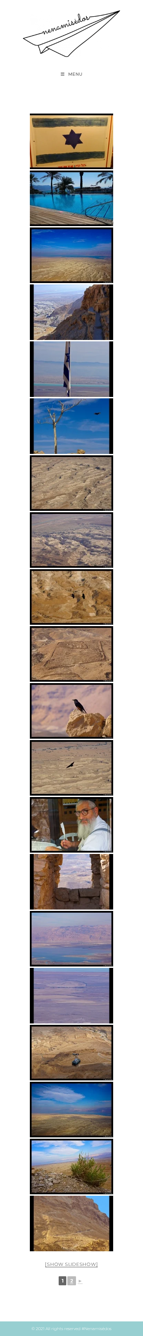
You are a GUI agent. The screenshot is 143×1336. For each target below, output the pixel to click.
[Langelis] (71, 882)
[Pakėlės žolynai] (71, 1166)
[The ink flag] (71, 141)
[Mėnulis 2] (71, 540)
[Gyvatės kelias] (71, 312)
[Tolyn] (71, 995)
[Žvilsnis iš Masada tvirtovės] (71, 255)
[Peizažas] (71, 198)
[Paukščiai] (71, 426)
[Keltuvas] (71, 1052)
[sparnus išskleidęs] (71, 768)
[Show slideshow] (71, 1264)
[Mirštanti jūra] (71, 938)
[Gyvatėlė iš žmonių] (71, 1223)
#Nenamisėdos (96, 1328)
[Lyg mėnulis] (71, 483)
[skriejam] (71, 597)
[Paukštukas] (71, 711)
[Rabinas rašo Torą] (71, 825)
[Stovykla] (71, 654)
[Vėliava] (71, 369)
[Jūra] (71, 1109)
